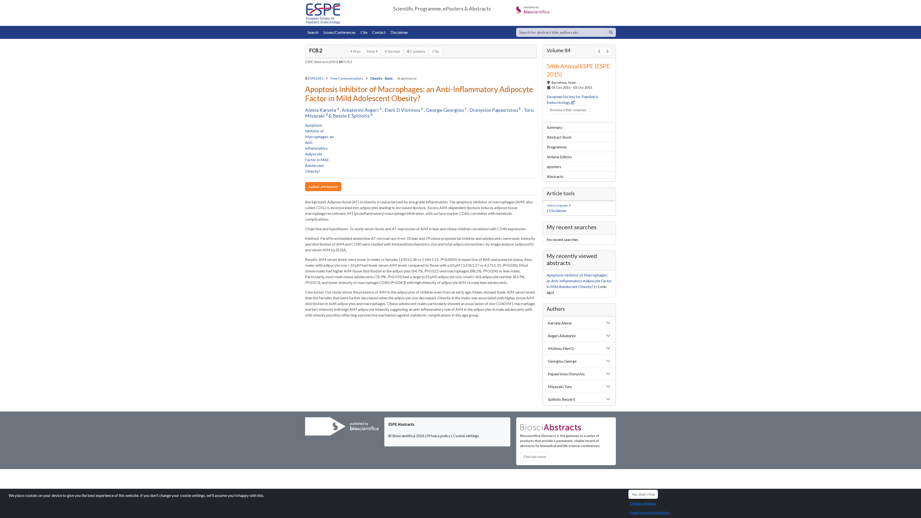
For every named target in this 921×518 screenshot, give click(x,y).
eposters (554, 166)
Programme (557, 147)
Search (313, 32)
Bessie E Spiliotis (352, 115)
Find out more (534, 456)
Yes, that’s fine (643, 494)
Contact (379, 32)
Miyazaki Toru (560, 386)
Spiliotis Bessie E (561, 399)
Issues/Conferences (339, 32)
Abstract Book (559, 137)
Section (393, 51)
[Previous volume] (599, 51)
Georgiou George (562, 361)
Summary (554, 127)
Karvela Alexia (560, 323)
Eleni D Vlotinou (402, 110)
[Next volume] (607, 51)
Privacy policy (438, 435)
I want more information (649, 512)
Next (371, 51)
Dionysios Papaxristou (494, 110)
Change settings (643, 503)
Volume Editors (559, 156)
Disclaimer (399, 32)
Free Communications (347, 78)
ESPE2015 (316, 78)
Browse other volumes (568, 109)
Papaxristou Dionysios (566, 373)
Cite (363, 32)
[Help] (611, 32)
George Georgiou (445, 110)
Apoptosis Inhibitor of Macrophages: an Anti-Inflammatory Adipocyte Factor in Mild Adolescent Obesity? (319, 148)
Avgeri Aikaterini (562, 335)
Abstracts (555, 176)
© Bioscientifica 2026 (406, 435)
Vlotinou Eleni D (561, 348)
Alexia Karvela (321, 110)
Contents (417, 51)
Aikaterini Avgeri (361, 110)
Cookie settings (466, 435)
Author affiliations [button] (323, 186)
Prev (356, 51)
